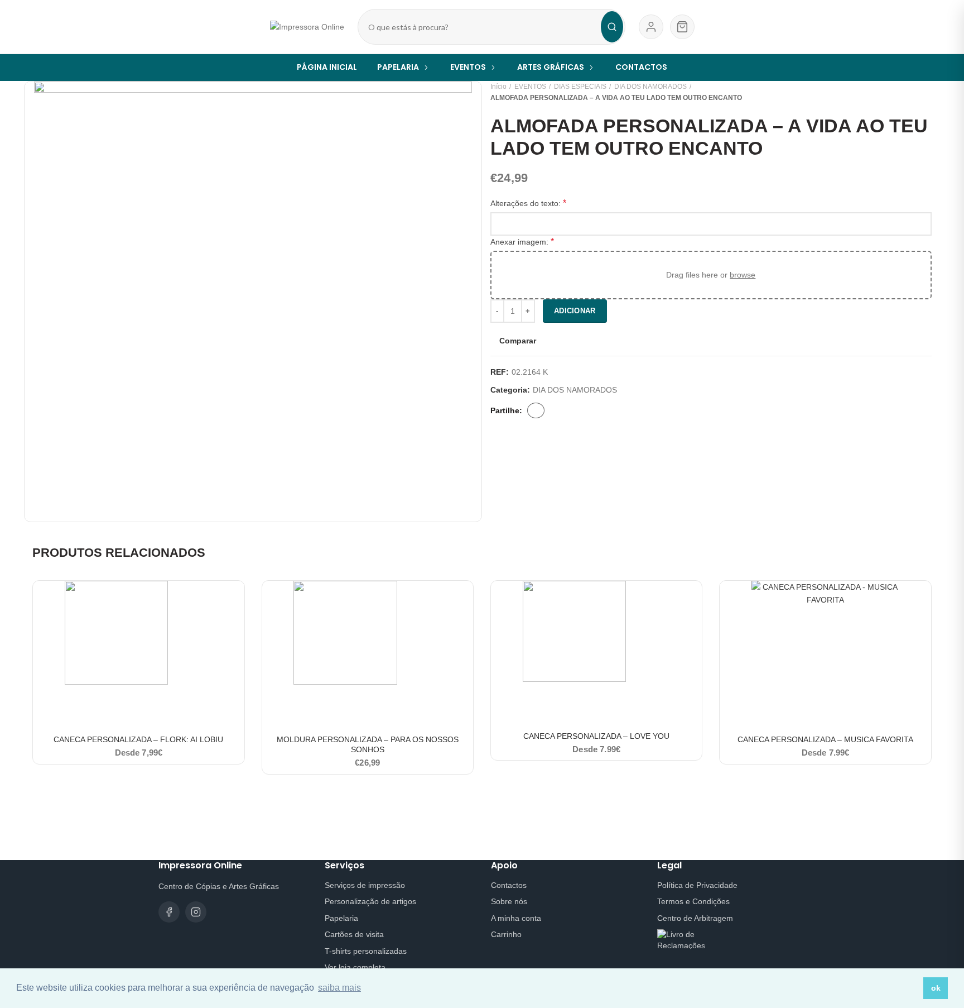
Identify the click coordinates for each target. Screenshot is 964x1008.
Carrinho (506, 934)
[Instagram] (195, 912)
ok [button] (936, 987)
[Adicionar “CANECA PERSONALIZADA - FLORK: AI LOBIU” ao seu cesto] (236, 599)
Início (498, 86)
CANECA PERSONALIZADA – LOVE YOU (596, 736)
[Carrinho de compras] (682, 27)
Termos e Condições (693, 901)
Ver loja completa (355, 967)
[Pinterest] (571, 410)
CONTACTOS (641, 67)
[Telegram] (599, 410)
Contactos (509, 885)
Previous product (903, 92)
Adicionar (575, 311)
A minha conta (516, 918)
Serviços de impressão (365, 885)
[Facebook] (535, 410)
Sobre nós (509, 901)
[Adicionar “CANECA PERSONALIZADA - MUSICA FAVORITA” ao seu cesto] (923, 599)
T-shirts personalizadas (366, 951)
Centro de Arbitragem (695, 918)
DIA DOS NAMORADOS (650, 86)
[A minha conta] (651, 27)
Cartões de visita (354, 934)
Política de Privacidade (697, 885)
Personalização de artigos (370, 901)
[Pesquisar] (612, 26)
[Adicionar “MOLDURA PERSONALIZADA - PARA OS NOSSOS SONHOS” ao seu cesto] (465, 599)
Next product (926, 92)
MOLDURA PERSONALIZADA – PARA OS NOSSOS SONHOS (368, 744)
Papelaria (341, 918)
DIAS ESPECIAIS (580, 86)
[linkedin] (585, 410)
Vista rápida (236, 624)
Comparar (517, 341)
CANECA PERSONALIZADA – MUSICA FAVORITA (825, 739)
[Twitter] (557, 410)
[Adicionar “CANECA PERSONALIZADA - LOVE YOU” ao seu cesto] (693, 599)
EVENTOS (530, 86)
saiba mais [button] (339, 987)
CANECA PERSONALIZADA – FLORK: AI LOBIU (138, 739)
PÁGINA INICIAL (327, 67)
